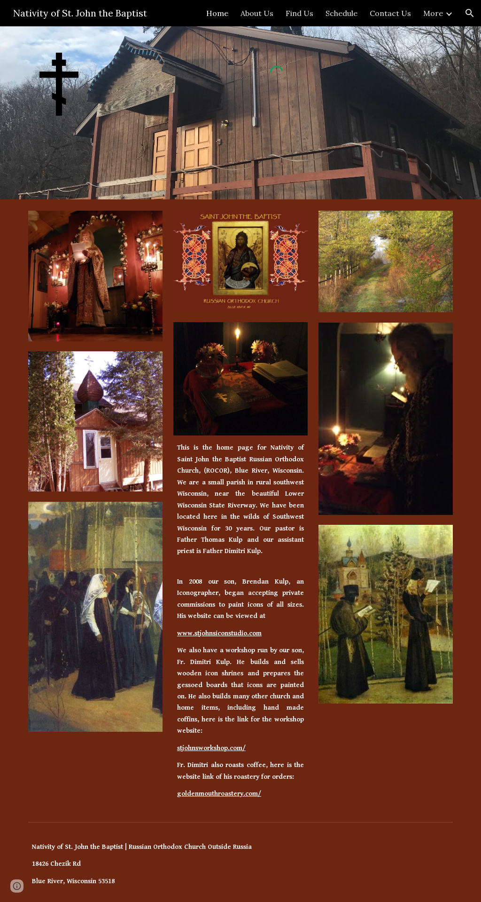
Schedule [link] (341, 13)
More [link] (433, 13)
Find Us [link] (299, 13)
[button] (469, 13)
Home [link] (217, 13)
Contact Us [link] (390, 13)
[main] (240, 502)
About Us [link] (256, 13)
